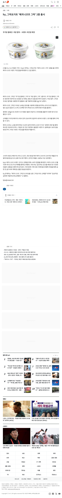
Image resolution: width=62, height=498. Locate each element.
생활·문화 (8, 466)
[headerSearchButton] (52, 2)
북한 (39, 458)
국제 (54, 453)
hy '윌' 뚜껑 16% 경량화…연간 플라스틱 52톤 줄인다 (18, 257)
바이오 (54, 462)
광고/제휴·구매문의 (26, 479)
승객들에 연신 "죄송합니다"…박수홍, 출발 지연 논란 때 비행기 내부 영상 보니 (15, 383)
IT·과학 (38, 462)
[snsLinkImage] (50, 494)
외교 (23, 458)
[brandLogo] (6, 1)
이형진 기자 (8, 20)
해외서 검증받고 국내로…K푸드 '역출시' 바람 (16, 250)
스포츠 (5, 426)
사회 (23, 453)
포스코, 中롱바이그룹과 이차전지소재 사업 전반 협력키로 (19, 252)
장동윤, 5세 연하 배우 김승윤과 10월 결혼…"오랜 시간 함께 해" (15, 360)
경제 (39, 453)
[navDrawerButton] (58, 2)
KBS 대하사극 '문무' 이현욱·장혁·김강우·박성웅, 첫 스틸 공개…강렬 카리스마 (15, 375)
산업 (4, 10)
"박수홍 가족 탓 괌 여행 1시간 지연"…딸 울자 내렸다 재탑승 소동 (15, 368)
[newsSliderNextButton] (57, 355)
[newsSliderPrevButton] (53, 355)
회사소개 (17, 479)
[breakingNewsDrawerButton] (54, 2)
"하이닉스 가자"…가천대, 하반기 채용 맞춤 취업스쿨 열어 (20, 259)
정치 (8, 453)
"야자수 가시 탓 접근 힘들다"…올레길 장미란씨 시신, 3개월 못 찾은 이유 (43, 390)
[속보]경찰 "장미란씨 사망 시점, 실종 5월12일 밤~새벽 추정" (43, 383)
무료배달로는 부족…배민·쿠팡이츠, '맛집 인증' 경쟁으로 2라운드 (14, 201)
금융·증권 (54, 458)
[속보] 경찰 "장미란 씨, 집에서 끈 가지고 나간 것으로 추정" (43, 368)
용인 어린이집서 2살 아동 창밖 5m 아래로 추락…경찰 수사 (15, 390)
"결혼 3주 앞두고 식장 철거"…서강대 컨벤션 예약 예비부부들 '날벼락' (43, 360)
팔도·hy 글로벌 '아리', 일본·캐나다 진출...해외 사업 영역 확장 (21, 254)
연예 (4, 399)
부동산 (23, 462)
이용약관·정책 (37, 479)
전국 (8, 458)
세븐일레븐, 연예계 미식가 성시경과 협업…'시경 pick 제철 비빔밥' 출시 (41, 201)
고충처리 (45, 479)
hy (4, 189)
